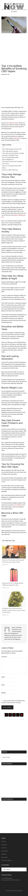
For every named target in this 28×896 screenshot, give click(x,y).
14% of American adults (12, 122)
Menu (15, 11)
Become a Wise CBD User (10, 170)
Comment (4, 656)
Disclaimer (3, 854)
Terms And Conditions (6, 860)
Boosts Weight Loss (8, 159)
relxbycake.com (17, 138)
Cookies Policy (4, 851)
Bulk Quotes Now (14, 6)
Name (3, 677)
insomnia (23, 299)
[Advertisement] (14, 49)
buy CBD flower (18, 505)
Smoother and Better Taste (10, 155)
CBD (8, 74)
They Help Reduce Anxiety (10, 151)
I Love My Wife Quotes (6, 878)
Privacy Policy (4, 857)
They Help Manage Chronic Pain (12, 149)
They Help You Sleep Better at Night (13, 153)
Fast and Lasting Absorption (10, 157)
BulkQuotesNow (19, 890)
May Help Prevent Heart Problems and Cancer (12, 162)
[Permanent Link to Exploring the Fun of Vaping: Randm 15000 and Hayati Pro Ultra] (14, 569)
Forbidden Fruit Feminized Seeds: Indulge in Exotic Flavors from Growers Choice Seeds (13, 610)
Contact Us (4, 847)
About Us (3, 841)
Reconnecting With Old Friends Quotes (10, 880)
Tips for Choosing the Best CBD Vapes (11, 167)
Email (3, 684)
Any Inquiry (4, 844)
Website (3, 692)
